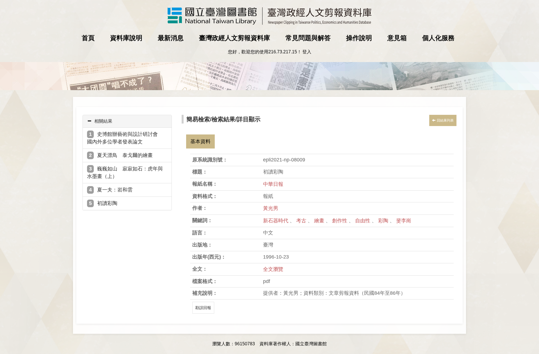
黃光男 (270, 208)
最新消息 (171, 38)
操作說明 (359, 38)
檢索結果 (223, 119)
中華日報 (273, 184)
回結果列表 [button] (445, 120)
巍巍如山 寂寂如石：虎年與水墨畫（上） (125, 172)
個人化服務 (438, 38)
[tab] (127, 121)
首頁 (88, 38)
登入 (306, 51)
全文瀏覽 (273, 269)
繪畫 (320, 220)
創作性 (340, 220)
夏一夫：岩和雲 (115, 190)
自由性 (363, 220)
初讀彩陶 (107, 203)
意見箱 (397, 38)
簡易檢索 (198, 119)
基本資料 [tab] (200, 141)
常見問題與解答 (308, 38)
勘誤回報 (203, 307)
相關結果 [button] (103, 121)
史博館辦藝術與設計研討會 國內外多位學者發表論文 (125, 138)
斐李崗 (403, 220)
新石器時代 (276, 220)
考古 (302, 220)
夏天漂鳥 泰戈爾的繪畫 (125, 155)
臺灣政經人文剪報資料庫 (234, 38)
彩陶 (384, 220)
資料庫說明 (126, 38)
